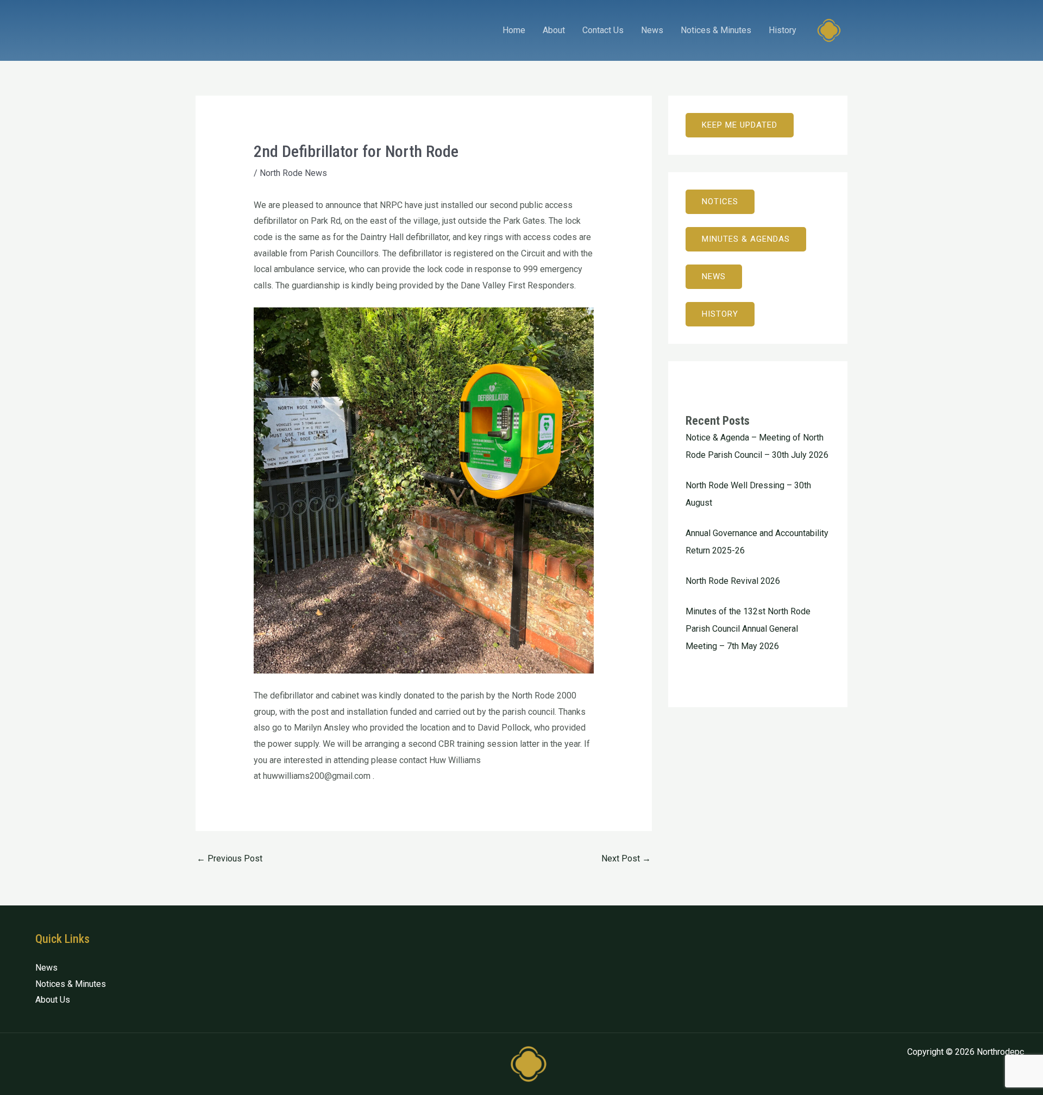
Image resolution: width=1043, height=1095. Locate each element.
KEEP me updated (739, 125)
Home (513, 30)
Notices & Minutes (716, 30)
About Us (52, 1000)
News (652, 30)
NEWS (714, 276)
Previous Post (229, 858)
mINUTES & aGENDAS (746, 239)
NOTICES (720, 201)
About (554, 30)
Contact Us (603, 30)
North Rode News (293, 173)
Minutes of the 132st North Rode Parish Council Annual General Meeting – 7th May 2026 (748, 628)
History (782, 30)
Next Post (626, 858)
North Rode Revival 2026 (733, 581)
